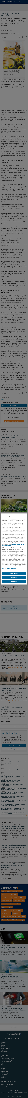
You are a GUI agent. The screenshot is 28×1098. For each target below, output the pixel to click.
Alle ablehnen (14, 577)
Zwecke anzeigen (14, 573)
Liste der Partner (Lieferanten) (9, 568)
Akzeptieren (14, 581)
